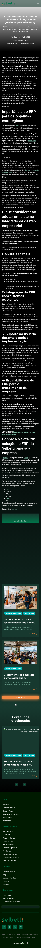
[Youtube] (21, 927)
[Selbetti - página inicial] (12, 919)
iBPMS (8, 498)
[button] (16, 784)
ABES (17, 126)
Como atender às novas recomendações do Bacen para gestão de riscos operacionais (19, 621)
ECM (7, 489)
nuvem (26, 458)
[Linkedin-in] (4, 927)
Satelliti (5, 458)
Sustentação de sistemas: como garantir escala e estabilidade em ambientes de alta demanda (20, 763)
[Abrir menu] (38, 3)
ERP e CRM (24, 40)
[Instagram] (15, 927)
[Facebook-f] (9, 927)
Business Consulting (28, 43)
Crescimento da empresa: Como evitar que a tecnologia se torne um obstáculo (19, 676)
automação (32, 141)
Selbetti (14, 509)
